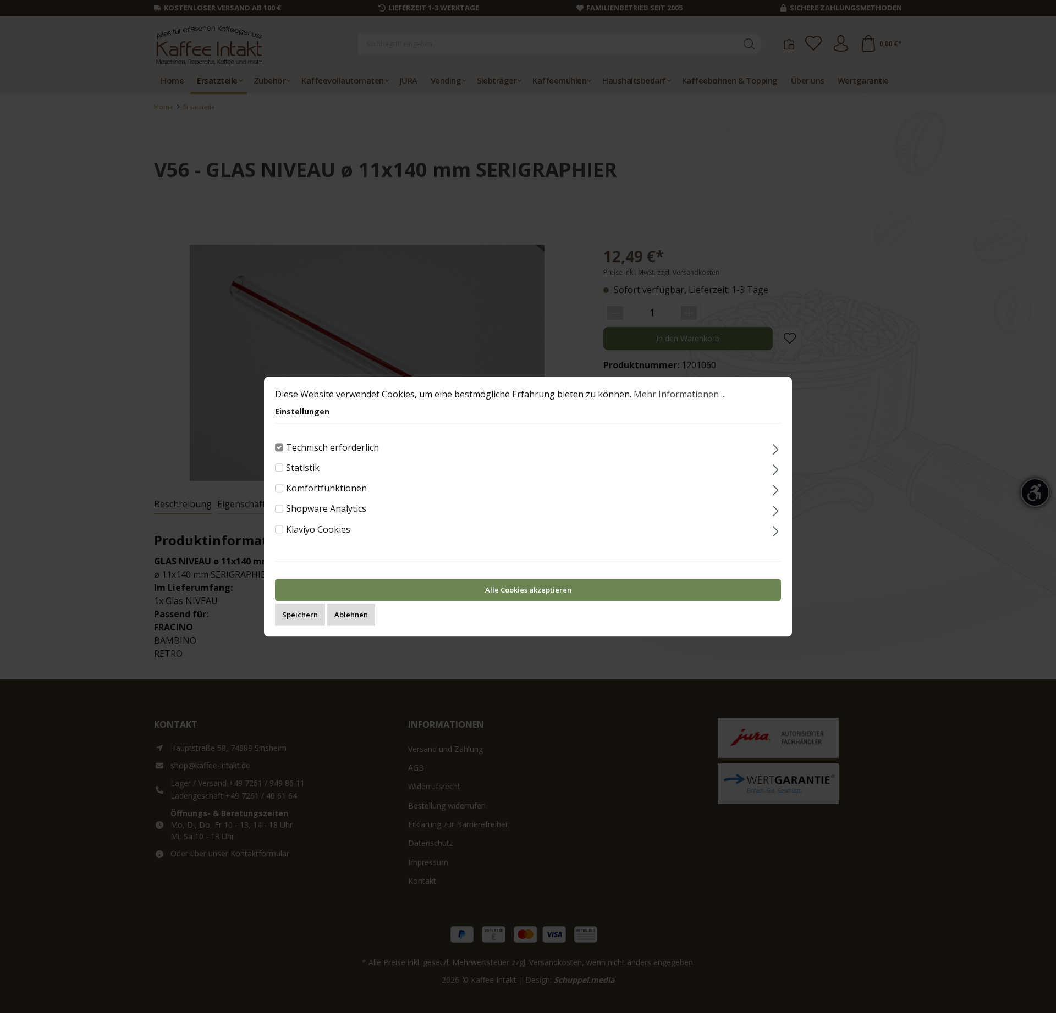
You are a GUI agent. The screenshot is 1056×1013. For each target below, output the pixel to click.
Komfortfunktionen (326, 488)
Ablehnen (351, 614)
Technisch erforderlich (332, 447)
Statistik (303, 468)
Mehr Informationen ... (680, 394)
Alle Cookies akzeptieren (528, 590)
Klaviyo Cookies (318, 529)
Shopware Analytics (326, 509)
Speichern (300, 614)
